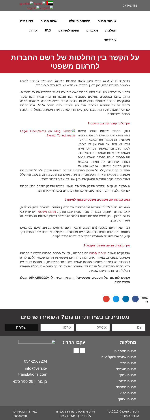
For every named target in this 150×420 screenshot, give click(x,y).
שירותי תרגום (107, 21)
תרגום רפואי (127, 393)
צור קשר (110, 40)
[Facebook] (17, 3)
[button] (6, 30)
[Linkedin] (11, 3)
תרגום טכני (128, 363)
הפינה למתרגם (68, 30)
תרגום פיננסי (127, 381)
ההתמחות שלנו (79, 21)
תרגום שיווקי (127, 399)
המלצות (110, 30)
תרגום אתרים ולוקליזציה (118, 357)
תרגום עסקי (127, 375)
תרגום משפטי (47, 211)
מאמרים (92, 30)
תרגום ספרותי (126, 387)
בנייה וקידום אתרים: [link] (24, 411)
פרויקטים (26, 21)
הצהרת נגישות (68, 415)
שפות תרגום (48, 21)
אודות (33, 30)
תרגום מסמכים (125, 351)
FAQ (48, 30)
